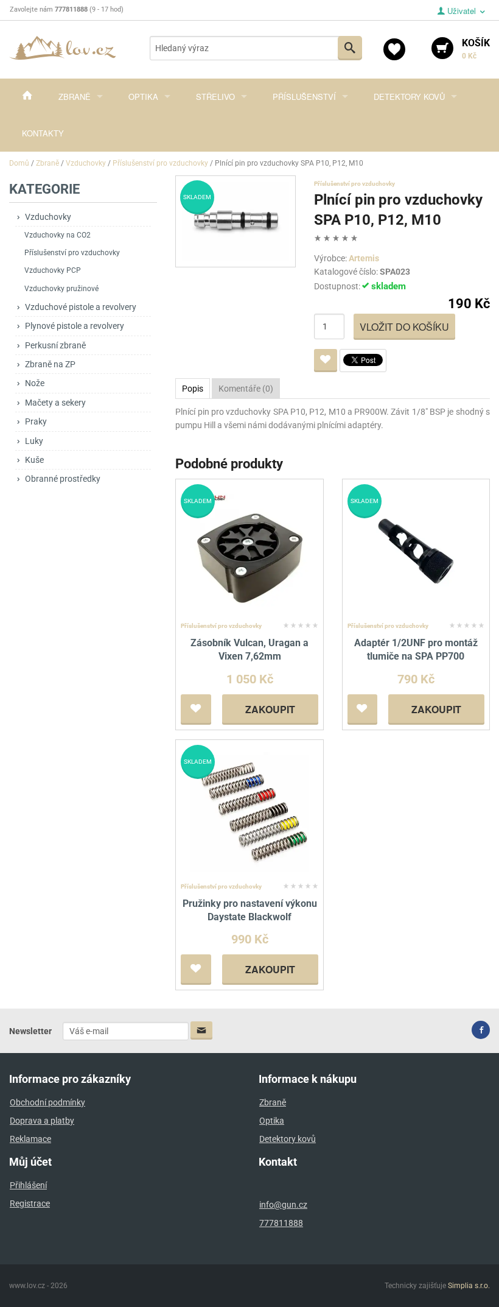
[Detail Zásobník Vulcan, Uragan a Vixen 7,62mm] (249, 550)
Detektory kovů (409, 96)
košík (476, 48)
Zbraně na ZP (50, 364)
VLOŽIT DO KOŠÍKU (404, 327)
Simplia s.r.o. (469, 1285)
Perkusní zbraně (55, 345)
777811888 (281, 1223)
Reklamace (30, 1139)
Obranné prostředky (62, 479)
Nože (34, 383)
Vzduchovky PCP (52, 270)
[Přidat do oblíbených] (325, 360)
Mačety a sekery (55, 402)
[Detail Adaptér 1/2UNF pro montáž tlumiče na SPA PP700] (416, 550)
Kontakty (43, 133)
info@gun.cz (283, 1205)
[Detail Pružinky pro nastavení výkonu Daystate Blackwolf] (249, 811)
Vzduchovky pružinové (61, 288)
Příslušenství (304, 96)
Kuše (34, 460)
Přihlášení (28, 1185)
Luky (34, 441)
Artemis (364, 258)
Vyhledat (350, 48)
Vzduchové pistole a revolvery (80, 307)
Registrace (30, 1203)
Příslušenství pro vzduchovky (72, 252)
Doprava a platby (42, 1121)
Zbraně (74, 96)
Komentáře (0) (245, 388)
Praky (36, 421)
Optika (143, 96)
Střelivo (215, 96)
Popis (192, 388)
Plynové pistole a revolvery (74, 326)
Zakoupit (270, 709)
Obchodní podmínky (47, 1102)
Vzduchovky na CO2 (57, 235)
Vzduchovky (48, 217)
